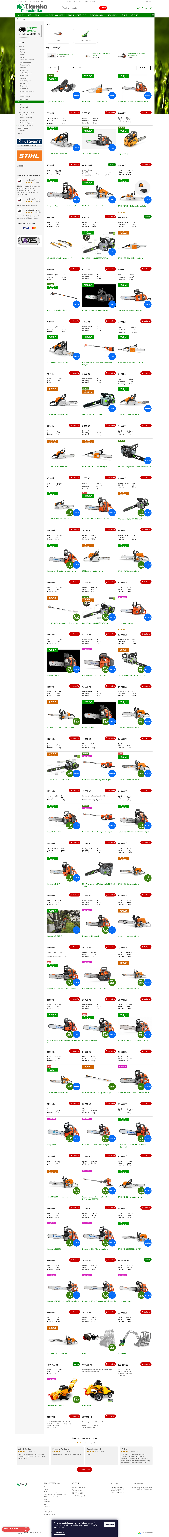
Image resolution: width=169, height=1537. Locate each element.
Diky (45, 1504)
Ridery (22, 57)
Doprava (69, 1)
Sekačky (22, 49)
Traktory (22, 54)
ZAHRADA (21, 47)
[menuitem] (20, 15)
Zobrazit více (84, 1469)
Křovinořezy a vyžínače (27, 60)
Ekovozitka (47, 1507)
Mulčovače (23, 68)
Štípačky (22, 52)
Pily (21, 104)
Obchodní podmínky (91, 1)
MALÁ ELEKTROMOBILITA (26, 112)
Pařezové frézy (24, 107)
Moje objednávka (49, 1514)
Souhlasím (109, 1524)
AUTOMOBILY (22, 131)
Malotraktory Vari (25, 65)
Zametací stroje (25, 96)
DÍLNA (20, 110)
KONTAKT (47, 1502)
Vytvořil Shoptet (147, 1533)
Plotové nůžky (24, 86)
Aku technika (24, 89)
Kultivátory (23, 78)
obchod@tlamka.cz (81, 1487)
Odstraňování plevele (27, 91)
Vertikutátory (24, 70)
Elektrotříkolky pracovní (27, 123)
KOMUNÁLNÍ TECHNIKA (25, 125)
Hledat (103, 8)
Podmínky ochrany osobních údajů (55, 1494)
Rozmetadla (23, 94)
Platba (78, 1)
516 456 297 (79, 1490)
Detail (112, 164)
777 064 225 (79, 1493)
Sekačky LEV (47, 1512)
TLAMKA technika (80, 1496)
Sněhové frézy (24, 83)
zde (62, 1527)
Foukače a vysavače (26, 81)
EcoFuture (47, 1509)
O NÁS (46, 1499)
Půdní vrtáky (24, 99)
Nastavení (60, 1532)
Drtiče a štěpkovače (26, 73)
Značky (20, 133)
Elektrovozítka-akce (26, 115)
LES (19, 102)
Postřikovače (24, 75)
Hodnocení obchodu (84, 1438)
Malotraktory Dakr (25, 62)
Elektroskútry (24, 120)
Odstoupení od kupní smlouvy (54, 1497)
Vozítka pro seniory (26, 117)
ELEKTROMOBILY (23, 128)
